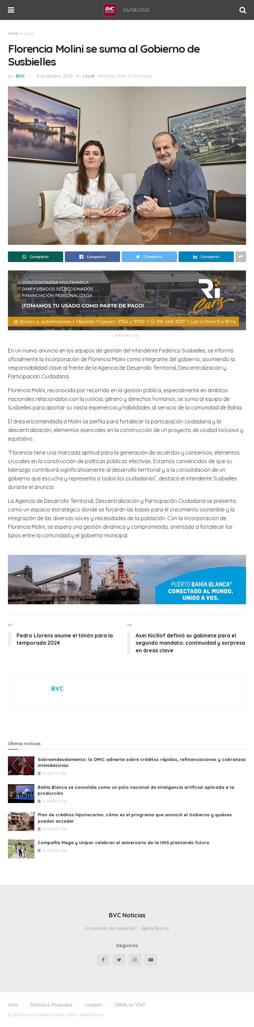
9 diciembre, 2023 (54, 76)
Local (28, 33)
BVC (20, 76)
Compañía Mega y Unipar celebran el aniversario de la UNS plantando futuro (123, 997)
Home (13, 33)
